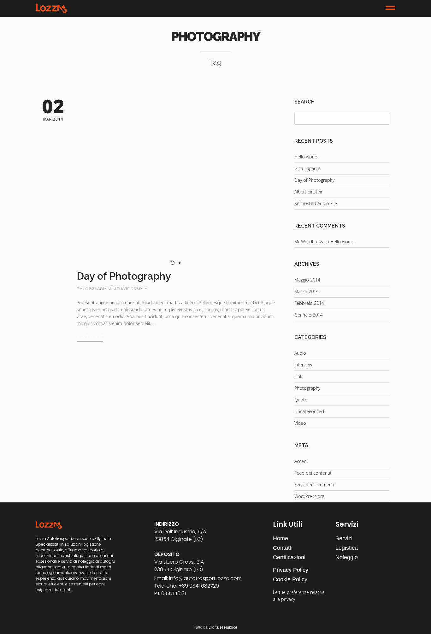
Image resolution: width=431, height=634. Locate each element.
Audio (300, 353)
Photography (132, 289)
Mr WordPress (308, 242)
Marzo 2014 (306, 291)
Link (298, 376)
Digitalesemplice (223, 627)
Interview (303, 365)
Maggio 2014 (307, 280)
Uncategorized (309, 411)
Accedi (301, 461)
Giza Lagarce (307, 168)
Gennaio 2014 (308, 315)
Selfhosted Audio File (315, 203)
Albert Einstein (308, 192)
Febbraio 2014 (309, 303)
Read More (90, 337)
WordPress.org (309, 496)
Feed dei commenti (314, 485)
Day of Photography (314, 180)
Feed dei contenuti (313, 473)
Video (300, 423)
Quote (300, 400)
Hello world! (306, 157)
